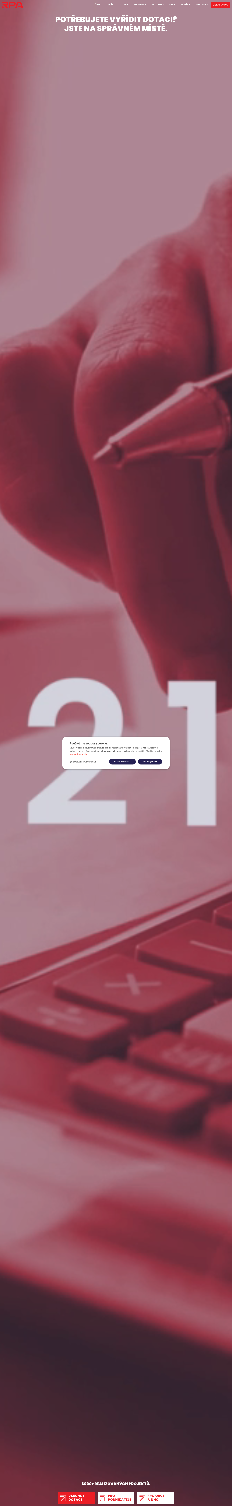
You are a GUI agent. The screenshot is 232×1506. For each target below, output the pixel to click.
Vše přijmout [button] (150, 761)
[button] (84, 761)
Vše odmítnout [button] (122, 761)
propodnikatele (119, 1497)
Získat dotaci (220, 4)
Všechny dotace (76, 1497)
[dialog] (116, 753)
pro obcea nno (156, 1497)
